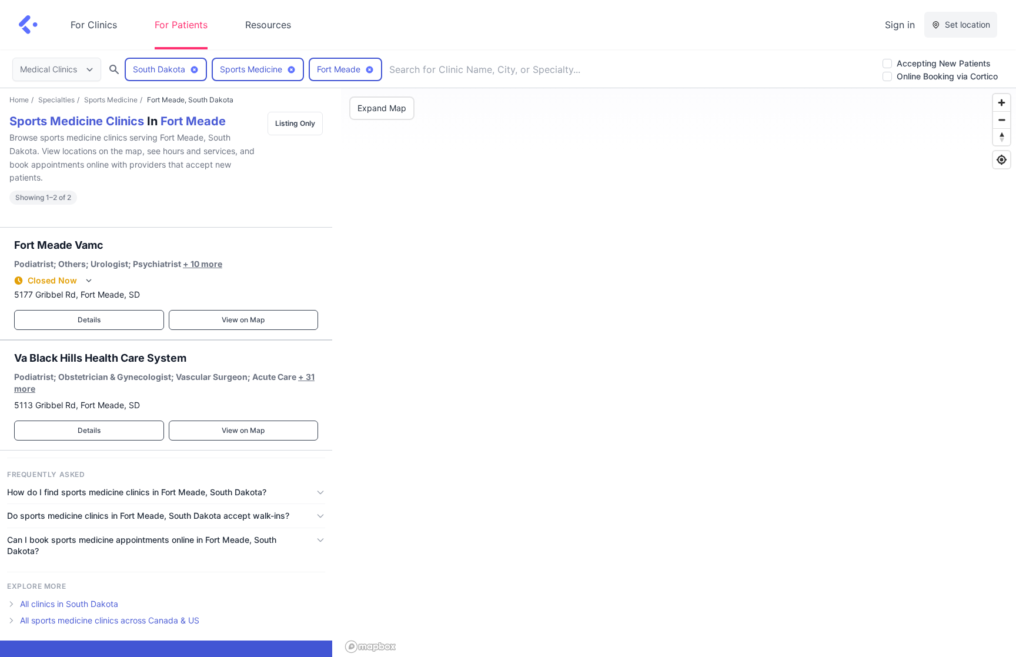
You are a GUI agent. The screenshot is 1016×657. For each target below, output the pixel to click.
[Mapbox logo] (370, 646)
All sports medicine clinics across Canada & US (109, 620)
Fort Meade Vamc (58, 245)
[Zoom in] (1001, 102)
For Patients (181, 25)
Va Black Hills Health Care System (100, 358)
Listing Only (295, 123)
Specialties (56, 99)
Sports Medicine (111, 99)
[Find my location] (1001, 159)
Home (19, 99)
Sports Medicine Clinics (76, 121)
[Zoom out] (1001, 119)
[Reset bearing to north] (1001, 136)
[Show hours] (88, 280)
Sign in (900, 25)
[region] (678, 372)
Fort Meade (193, 121)
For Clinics (94, 25)
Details (89, 319)
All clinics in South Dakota (69, 604)
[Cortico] (28, 24)
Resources (268, 25)
